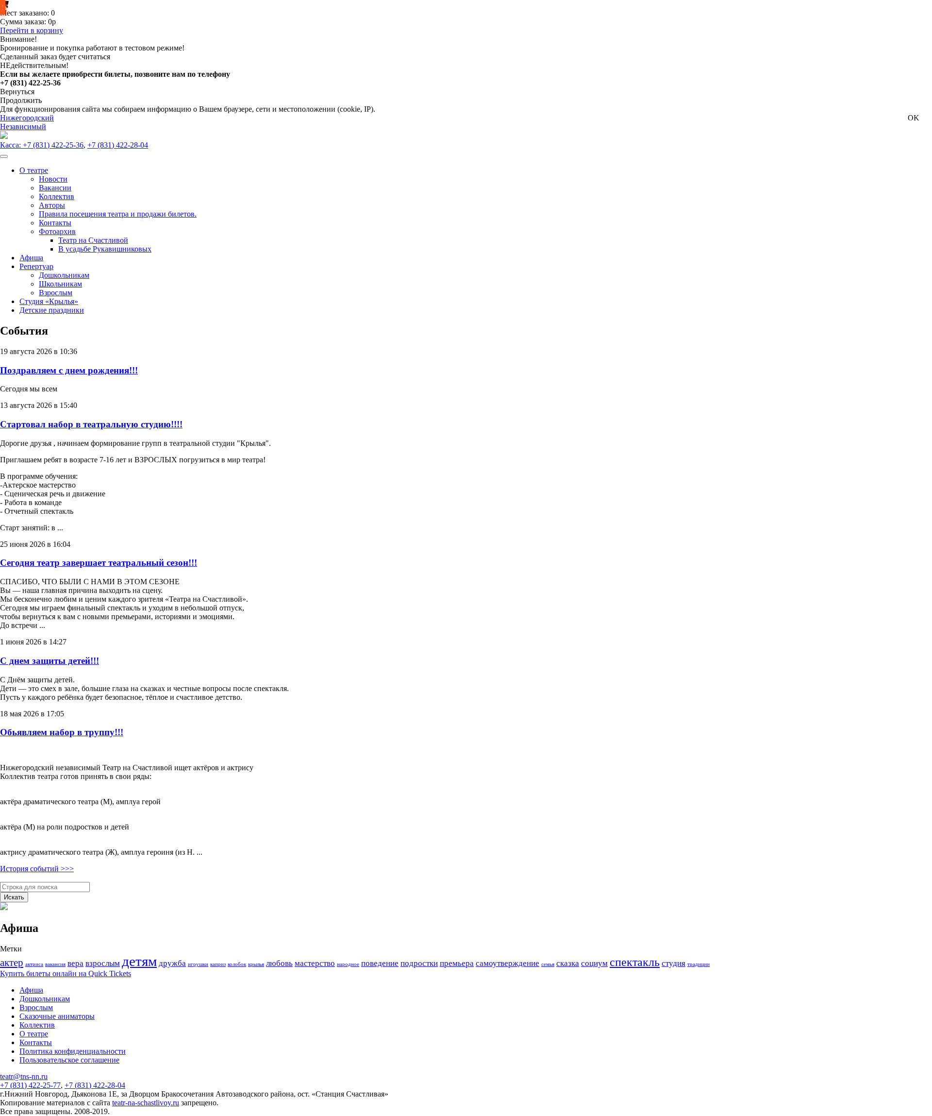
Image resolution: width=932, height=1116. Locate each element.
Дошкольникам (44, 999)
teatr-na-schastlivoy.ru (145, 1103)
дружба (172, 963)
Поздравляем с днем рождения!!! (69, 370)
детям (139, 961)
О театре (33, 1034)
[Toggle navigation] (4, 156)
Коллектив (37, 1025)
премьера (457, 963)
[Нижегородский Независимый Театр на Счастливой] (4, 136)
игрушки (198, 964)
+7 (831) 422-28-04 (117, 145)
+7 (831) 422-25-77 (30, 1085)
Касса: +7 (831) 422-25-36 (41, 145)
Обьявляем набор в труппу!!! (61, 732)
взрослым (102, 963)
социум (594, 963)
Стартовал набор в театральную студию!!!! (91, 424)
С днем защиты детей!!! (49, 661)
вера (75, 963)
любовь (279, 963)
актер (11, 962)
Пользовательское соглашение (69, 1060)
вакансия (55, 964)
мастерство (315, 963)
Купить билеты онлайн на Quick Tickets (65, 973)
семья (547, 964)
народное (348, 964)
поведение (380, 963)
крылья (256, 964)
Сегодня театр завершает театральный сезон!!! (98, 563)
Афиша (31, 990)
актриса (34, 964)
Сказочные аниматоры (57, 1016)
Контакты (35, 1042)
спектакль (635, 961)
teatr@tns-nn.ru (24, 1076)
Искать (14, 897)
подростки (419, 963)
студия (673, 963)
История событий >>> (37, 868)
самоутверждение (507, 963)
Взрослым (36, 1007)
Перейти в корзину (31, 30)
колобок (237, 964)
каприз (218, 964)
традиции (698, 964)
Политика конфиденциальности (72, 1051)
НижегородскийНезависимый (27, 122)
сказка (567, 963)
